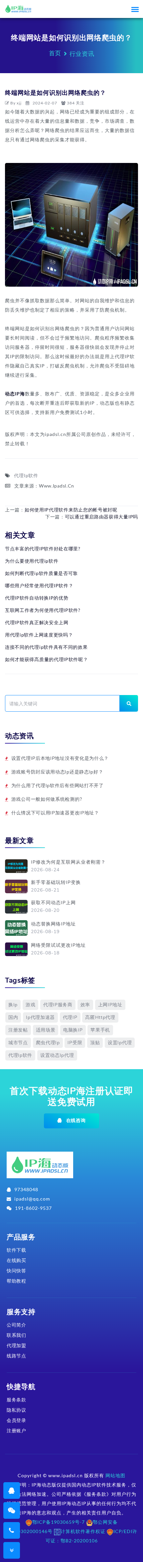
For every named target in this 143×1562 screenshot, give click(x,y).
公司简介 (16, 1325)
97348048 (26, 1189)
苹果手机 (100, 1030)
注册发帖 (18, 1030)
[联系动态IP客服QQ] (11, 1490)
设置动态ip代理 (57, 1055)
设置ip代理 (120, 1043)
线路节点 (16, 1355)
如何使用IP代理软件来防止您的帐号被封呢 (71, 509)
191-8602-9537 (33, 1208)
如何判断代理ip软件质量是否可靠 (41, 573)
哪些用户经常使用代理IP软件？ (39, 585)
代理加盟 (16, 1345)
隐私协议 (16, 1410)
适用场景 (46, 1030)
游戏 (30, 1005)
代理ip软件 (20, 1055)
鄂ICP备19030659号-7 (58, 1522)
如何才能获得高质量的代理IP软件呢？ (46, 659)
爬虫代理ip (48, 1043)
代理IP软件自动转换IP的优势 (37, 598)
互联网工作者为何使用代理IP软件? (42, 610)
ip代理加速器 (40, 1017)
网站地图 (115, 1475)
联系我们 (16, 1335)
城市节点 (18, 1043)
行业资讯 (82, 53)
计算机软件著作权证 (83, 1531)
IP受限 (75, 1043)
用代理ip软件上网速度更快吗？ (39, 635)
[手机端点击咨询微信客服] (12, 1510)
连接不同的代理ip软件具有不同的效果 (46, 647)
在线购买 (16, 1260)
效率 (85, 1005)
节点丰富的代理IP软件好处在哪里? (42, 548)
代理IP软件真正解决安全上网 (37, 622)
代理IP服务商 (57, 1005)
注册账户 (16, 1430)
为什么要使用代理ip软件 (31, 561)
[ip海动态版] (40, 1167)
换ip (13, 1005)
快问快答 (16, 1270)
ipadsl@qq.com (32, 1199)
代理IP (70, 1017)
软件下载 (16, 1250)
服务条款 (16, 1399)
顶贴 (95, 1043)
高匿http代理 (100, 1017)
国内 (13, 1017)
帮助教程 (16, 1281)
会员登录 (16, 1420)
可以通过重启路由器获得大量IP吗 (101, 516)
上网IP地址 (110, 1005)
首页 (55, 53)
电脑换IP (73, 1030)
